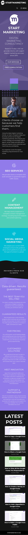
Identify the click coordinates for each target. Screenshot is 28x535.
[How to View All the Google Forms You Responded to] (15, 461)
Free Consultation (13, 67)
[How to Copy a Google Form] (15, 430)
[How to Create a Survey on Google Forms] (15, 480)
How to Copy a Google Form (15, 436)
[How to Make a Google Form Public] (15, 516)
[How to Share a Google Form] (15, 446)
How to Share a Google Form (15, 452)
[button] (17, 8)
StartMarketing (15, 2)
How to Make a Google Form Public (15, 523)
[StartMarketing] (3, 2)
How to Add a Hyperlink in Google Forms (15, 505)
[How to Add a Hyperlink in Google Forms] (15, 498)
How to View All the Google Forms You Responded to (15, 469)
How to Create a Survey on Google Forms (15, 487)
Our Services (13, 62)
